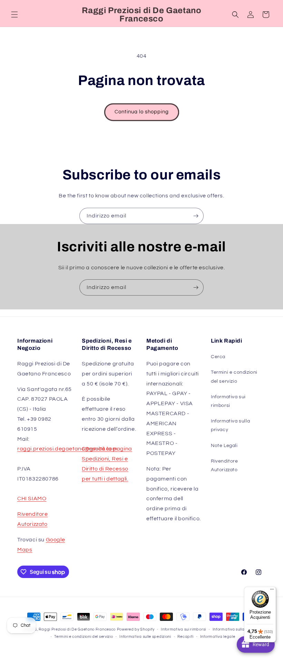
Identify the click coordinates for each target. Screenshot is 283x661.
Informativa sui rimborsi (228, 401)
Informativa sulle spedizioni (145, 637)
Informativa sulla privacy (230, 425)
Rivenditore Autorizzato (224, 465)
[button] (14, 14)
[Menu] (272, 591)
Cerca (218, 356)
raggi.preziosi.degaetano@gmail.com (67, 448)
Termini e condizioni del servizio (234, 376)
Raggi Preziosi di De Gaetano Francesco (77, 629)
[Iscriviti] (195, 216)
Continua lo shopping (142, 111)
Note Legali (224, 445)
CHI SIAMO (31, 498)
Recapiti (185, 637)
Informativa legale (217, 637)
